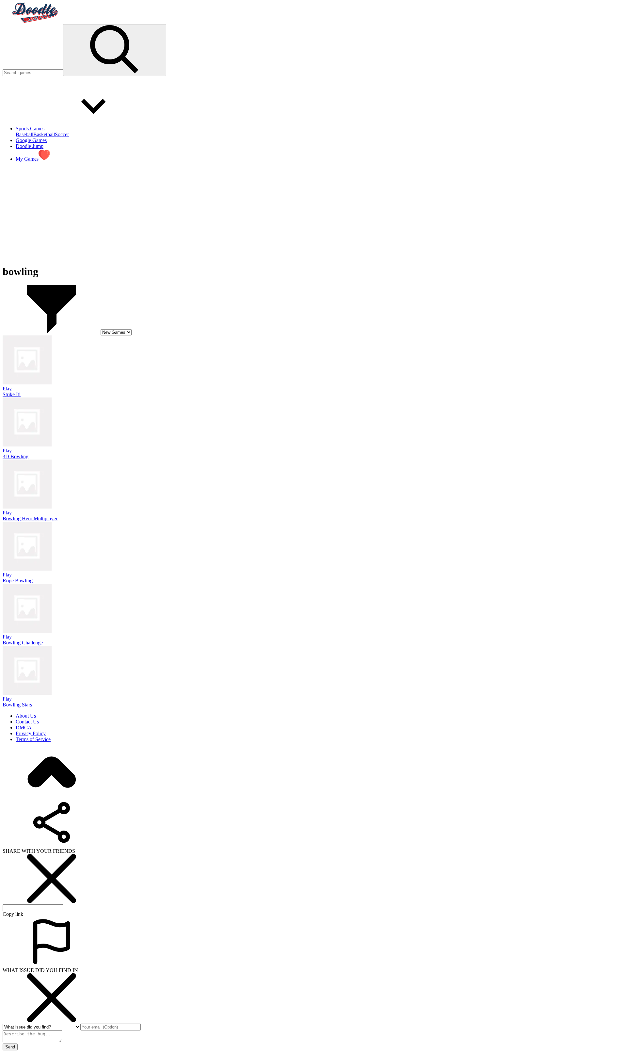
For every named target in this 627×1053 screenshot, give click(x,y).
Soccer (62, 134)
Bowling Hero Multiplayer (30, 518)
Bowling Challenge (23, 642)
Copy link (13, 914)
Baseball (24, 134)
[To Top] (52, 795)
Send (10, 1047)
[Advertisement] (198, 213)
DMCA (24, 727)
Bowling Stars (17, 704)
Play (7, 388)
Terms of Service (33, 739)
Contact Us (27, 721)
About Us (26, 716)
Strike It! (12, 394)
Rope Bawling (18, 580)
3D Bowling (15, 456)
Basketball (44, 134)
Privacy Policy (31, 733)
